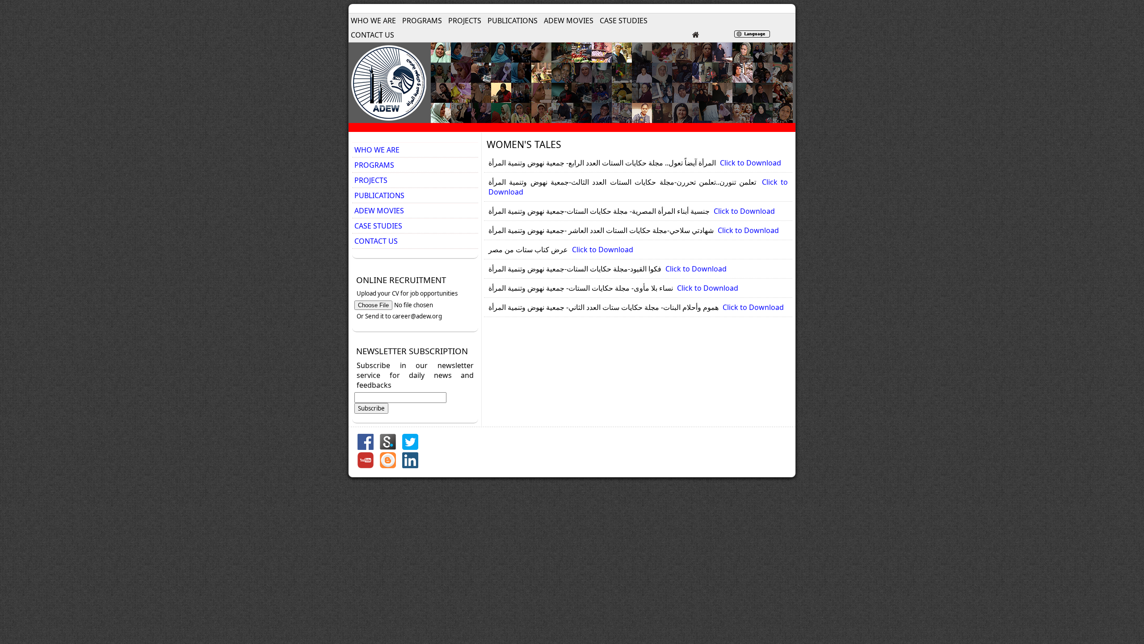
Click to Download (750, 163)
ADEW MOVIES (568, 20)
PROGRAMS (422, 20)
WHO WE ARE (373, 20)
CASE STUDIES (624, 20)
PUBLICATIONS (513, 20)
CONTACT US (372, 35)
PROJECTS (464, 20)
